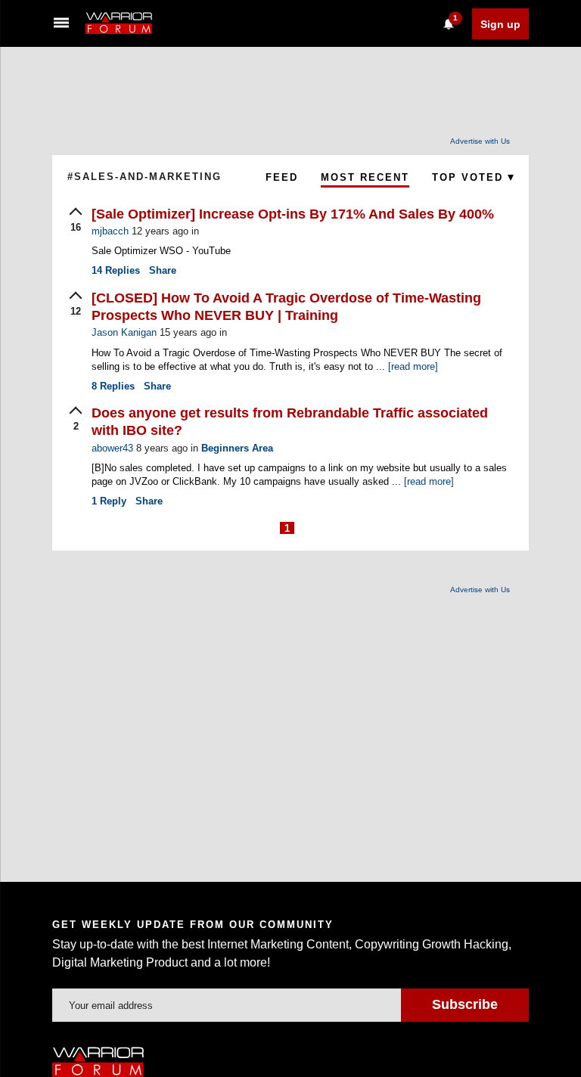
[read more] (413, 366)
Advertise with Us (480, 141)
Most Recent (365, 177)
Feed (282, 177)
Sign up (500, 24)
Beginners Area (237, 448)
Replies (116, 270)
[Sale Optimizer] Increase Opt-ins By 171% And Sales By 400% (293, 214)
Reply (109, 501)
